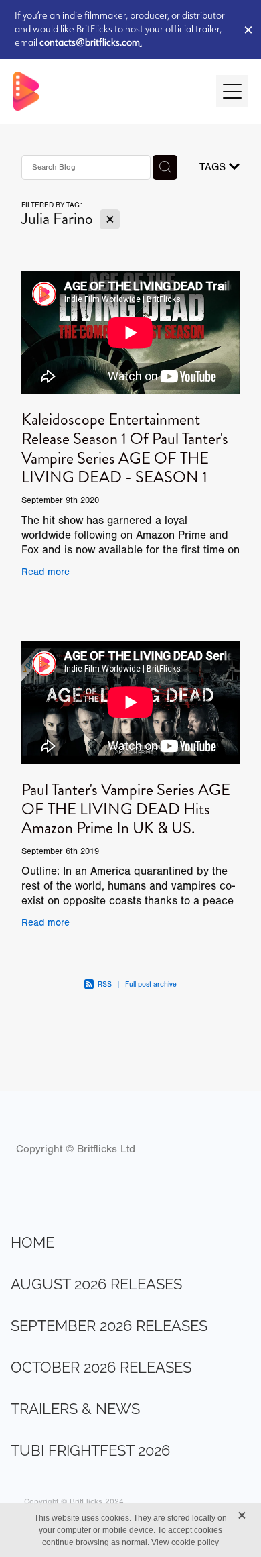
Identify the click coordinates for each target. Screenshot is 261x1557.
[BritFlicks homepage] (108, 91)
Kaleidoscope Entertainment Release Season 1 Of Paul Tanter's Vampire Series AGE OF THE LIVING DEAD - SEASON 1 (124, 448)
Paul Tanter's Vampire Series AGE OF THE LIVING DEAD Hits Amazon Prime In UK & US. (125, 809)
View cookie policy (185, 1542)
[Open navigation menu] (232, 91)
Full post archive (151, 984)
